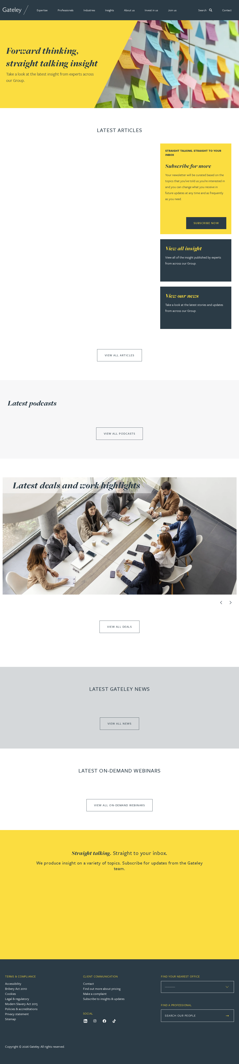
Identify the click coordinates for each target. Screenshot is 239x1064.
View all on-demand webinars (119, 805)
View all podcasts (119, 433)
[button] (42, 10)
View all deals (119, 627)
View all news (120, 723)
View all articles (119, 355)
